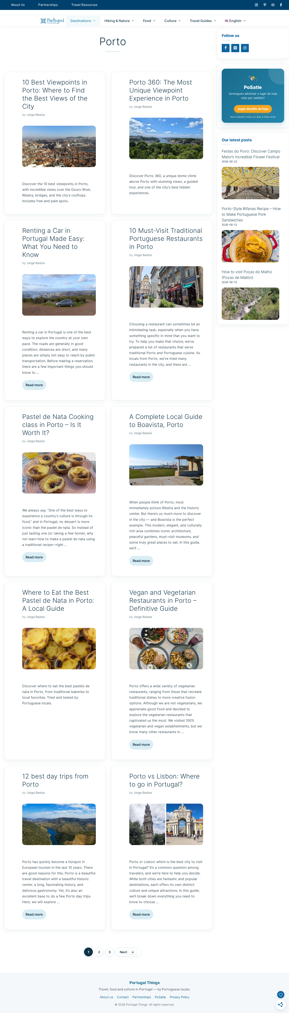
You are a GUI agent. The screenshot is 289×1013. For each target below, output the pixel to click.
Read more (34, 385)
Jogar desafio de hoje (252, 108)
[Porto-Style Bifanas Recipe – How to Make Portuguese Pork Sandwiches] (250, 260)
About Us (18, 5)
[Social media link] (256, 5)
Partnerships (48, 5)
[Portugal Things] (52, 20)
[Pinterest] (235, 48)
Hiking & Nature (117, 21)
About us (106, 997)
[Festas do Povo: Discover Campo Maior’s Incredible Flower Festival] (250, 197)
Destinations (80, 21)
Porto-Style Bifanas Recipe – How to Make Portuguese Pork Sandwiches (251, 214)
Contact (123, 997)
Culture (170, 21)
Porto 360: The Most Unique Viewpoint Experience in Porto (160, 90)
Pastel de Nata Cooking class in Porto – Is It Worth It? (58, 424)
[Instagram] (245, 48)
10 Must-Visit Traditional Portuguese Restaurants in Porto (166, 238)
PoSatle (160, 997)
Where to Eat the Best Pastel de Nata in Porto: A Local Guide (58, 600)
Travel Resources (84, 5)
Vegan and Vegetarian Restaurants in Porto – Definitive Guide (162, 600)
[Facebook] (226, 48)
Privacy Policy (179, 997)
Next (127, 952)
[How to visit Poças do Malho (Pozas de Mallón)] (250, 317)
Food (147, 21)
